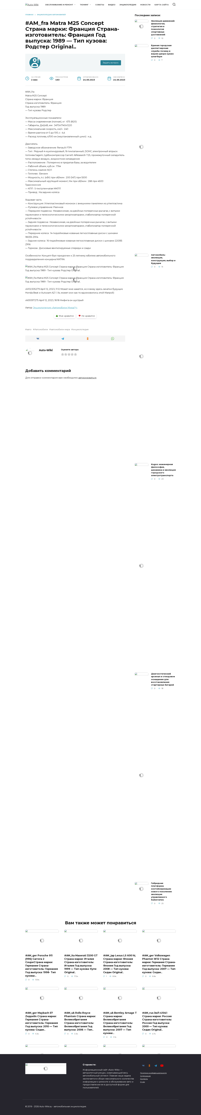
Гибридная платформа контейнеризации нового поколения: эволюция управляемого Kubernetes (161, 891)
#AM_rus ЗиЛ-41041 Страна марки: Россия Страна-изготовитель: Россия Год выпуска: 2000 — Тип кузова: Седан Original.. (157, 1021)
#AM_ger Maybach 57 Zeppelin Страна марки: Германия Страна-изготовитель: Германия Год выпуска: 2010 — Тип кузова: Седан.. (41, 1021)
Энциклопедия (128, 5)
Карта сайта (162, 5)
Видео (111, 5)
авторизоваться (87, 377)
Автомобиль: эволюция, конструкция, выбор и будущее (163, 259)
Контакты (144, 1079)
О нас (142, 1082)
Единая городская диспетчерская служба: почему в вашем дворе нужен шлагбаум (162, 51)
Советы (99, 5)
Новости (145, 5)
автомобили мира (60, 329)
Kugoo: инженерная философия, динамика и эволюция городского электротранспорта (163, 470)
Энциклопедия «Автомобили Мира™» (55, 307)
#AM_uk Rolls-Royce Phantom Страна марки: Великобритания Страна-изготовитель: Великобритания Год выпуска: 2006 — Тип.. (80, 1021)
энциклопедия (80, 329)
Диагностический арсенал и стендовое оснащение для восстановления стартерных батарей (163, 679)
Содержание (145, 1076)
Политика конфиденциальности (153, 1073)
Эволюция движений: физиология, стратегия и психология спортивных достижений (163, 28)
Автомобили (41, 329)
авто (29, 329)
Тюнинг (84, 5)
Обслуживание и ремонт (59, 5)
